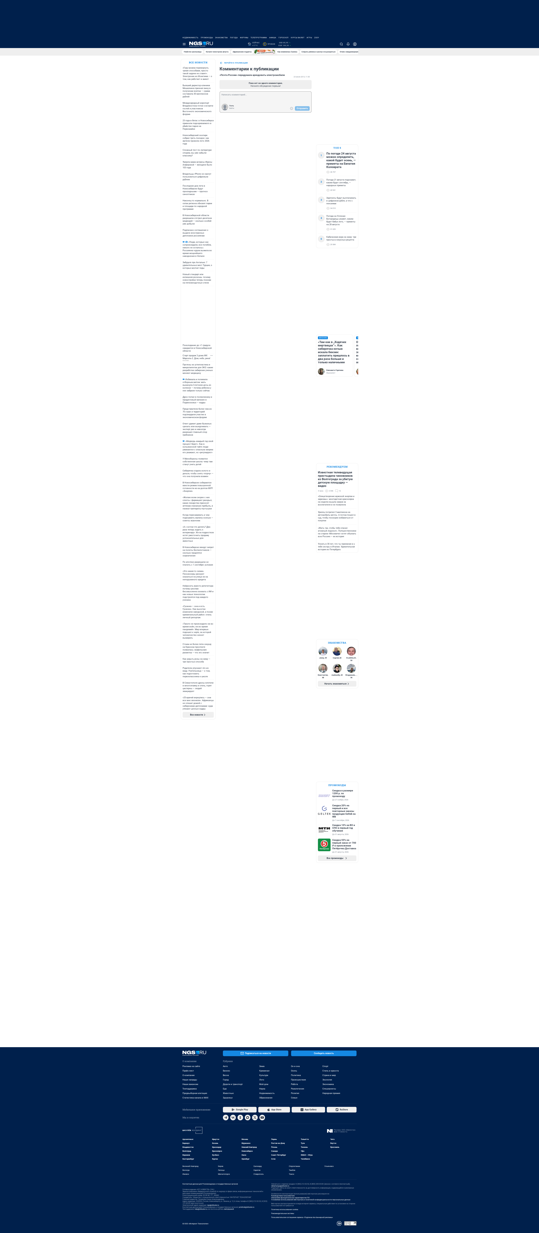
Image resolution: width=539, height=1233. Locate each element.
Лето (261, 1079)
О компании (188, 1075)
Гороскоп (283, 38)
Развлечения (297, 1088)
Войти (231, 108)
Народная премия (331, 1093)
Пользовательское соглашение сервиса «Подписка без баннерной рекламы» (302, 1217)
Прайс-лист (188, 1070)
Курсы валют (297, 38)
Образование (265, 1097)
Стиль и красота (330, 1070)
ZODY (316, 38)
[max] (247, 1117)
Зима (261, 1066)
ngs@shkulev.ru (213, 1205)
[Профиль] (354, 44)
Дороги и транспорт (233, 1084)
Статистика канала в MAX (195, 1097)
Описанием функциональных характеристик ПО (290, 1198)
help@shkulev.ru (201, 1209)
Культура (263, 1075)
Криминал (264, 1070)
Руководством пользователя (283, 1196)
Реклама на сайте (191, 1066)
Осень (294, 1070)
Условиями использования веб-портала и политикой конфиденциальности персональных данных (310, 1200)
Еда (225, 1088)
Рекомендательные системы (282, 1213)
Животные (228, 1093)
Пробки (269, 44)
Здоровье (228, 1097)
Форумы (244, 38)
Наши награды (189, 1079)
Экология (327, 1079)
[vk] (233, 1117)
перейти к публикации (236, 63)
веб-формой (229, 1209)
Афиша (272, 38)
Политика (296, 1075)
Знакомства (221, 38)
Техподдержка (189, 1088)
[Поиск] (341, 44)
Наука (262, 1088)
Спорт (325, 1066)
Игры (309, 38)
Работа (294, 1084)
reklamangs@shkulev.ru (280, 1186)
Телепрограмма (259, 38)
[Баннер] (264, 51)
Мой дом (263, 1084)
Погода (234, 38)
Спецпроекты (329, 1088)
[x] (255, 1117)
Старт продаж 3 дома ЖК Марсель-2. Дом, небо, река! (196, 357)
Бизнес (226, 1070)
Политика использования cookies (284, 1210)
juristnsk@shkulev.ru (246, 1207)
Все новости (198, 62)
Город (226, 1079)
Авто (225, 1066)
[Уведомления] (348, 44)
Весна (226, 1075)
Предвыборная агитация (194, 1093)
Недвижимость (190, 38)
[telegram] (226, 1117)
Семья (294, 1097)
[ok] (240, 1117)
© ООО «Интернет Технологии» (195, 1224)
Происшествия (298, 1079)
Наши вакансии (190, 1084)
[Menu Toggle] (184, 44)
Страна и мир (329, 1075)
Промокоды (207, 38)
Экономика (328, 1084)
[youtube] (262, 1117)
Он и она (295, 1066)
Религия (295, 1093)
